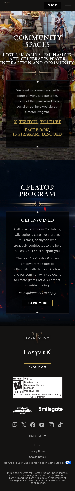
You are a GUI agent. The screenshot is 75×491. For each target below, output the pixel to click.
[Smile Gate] (50, 411)
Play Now (37, 366)
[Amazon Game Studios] (22, 411)
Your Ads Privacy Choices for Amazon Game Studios (34, 463)
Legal (37, 445)
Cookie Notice (37, 457)
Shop (52, 5)
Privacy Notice (37, 451)
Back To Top (37, 337)
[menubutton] (68, 5)
